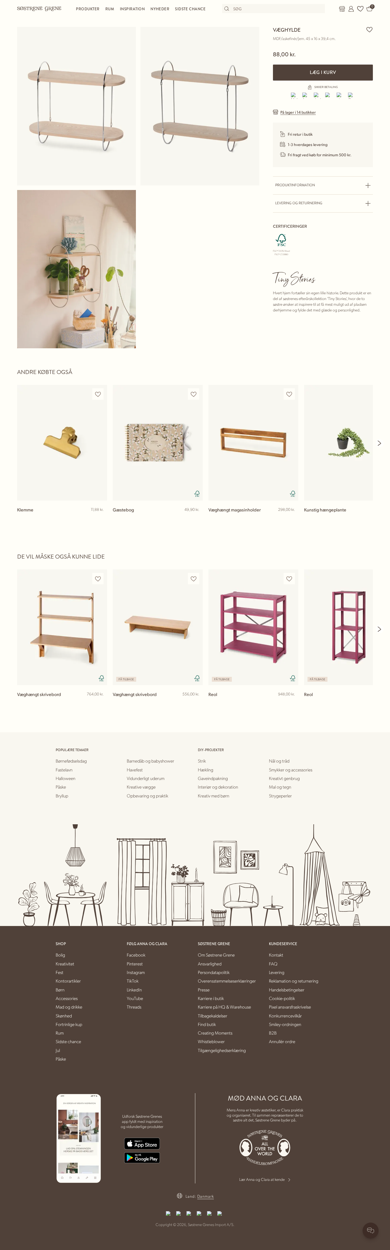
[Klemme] (62, 443)
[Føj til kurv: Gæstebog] (195, 519)
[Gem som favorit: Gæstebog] (193, 394)
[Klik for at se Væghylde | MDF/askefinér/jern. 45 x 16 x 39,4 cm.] (76, 106)
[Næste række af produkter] (380, 443)
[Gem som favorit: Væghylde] (369, 29)
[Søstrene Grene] (39, 8)
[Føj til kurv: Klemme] (100, 519)
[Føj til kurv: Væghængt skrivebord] (100, 703)
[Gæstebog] (158, 443)
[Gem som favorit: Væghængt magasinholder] (289, 394)
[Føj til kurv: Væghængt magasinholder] (291, 519)
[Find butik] (342, 8)
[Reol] (253, 627)
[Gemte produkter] (360, 8)
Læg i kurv (323, 72)
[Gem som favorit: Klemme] (98, 394)
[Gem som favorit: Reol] (289, 579)
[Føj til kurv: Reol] (291, 703)
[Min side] (351, 8)
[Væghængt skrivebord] (62, 627)
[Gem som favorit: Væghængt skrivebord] (98, 579)
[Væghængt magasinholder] (253, 443)
